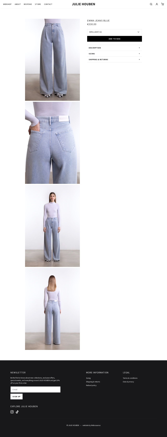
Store (38, 4)
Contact (48, 4)
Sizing (88, 378)
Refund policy (91, 385)
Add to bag (115, 39)
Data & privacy (128, 382)
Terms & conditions (130, 378)
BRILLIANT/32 (95, 32)
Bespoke (28, 4)
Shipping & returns (93, 382)
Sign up (16, 396)
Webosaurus (95, 425)
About (18, 4)
